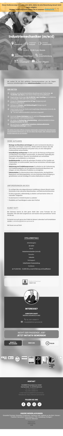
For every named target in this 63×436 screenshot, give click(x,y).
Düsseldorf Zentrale (9, 415)
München (35, 419)
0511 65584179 (33, 391)
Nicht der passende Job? (31, 334)
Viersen (57, 415)
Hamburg (34, 415)
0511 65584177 (34, 319)
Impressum (31, 422)
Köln (39, 415)
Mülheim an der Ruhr (47, 415)
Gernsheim (20, 417)
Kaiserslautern (29, 417)
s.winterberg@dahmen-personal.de (23, 221)
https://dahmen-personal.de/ (35, 394)
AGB (31, 425)
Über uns (31, 343)
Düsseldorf (19, 415)
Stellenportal (49, 9)
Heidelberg (41, 417)
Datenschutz (31, 423)
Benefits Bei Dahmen (13, 343)
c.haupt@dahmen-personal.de (33, 322)
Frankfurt (14, 417)
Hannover (28, 419)
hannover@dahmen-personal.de (34, 393)
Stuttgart (49, 417)
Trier (36, 417)
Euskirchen (26, 415)
